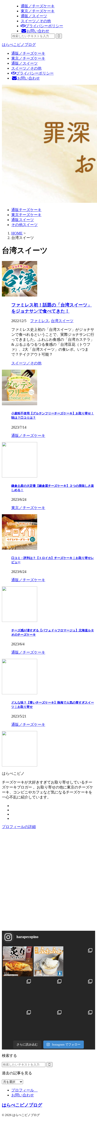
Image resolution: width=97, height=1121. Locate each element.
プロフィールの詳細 (19, 827)
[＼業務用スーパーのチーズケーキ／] (79, 1023)
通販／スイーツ (24, 63)
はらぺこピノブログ (19, 45)
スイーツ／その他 (26, 68)
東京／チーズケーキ (28, 58)
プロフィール (24, 1090)
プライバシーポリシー (35, 73)
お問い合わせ (28, 78)
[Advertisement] (48, 882)
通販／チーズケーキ (28, 53)
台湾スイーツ (62, 321)
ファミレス (39, 321)
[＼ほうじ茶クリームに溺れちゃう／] (18, 1023)
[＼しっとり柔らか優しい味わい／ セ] (49, 992)
